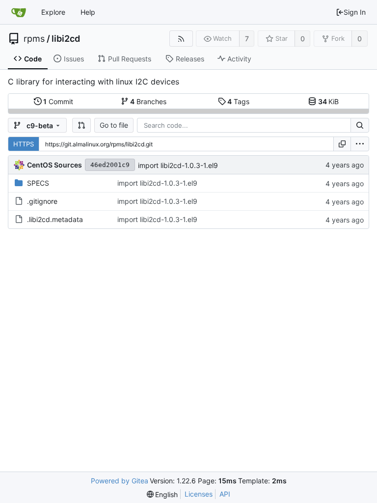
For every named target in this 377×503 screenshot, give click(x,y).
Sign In (355, 12)
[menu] (359, 144)
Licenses (199, 494)
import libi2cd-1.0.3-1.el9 (178, 165)
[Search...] (359, 125)
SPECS (38, 183)
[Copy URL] (342, 144)
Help (88, 12)
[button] (81, 125)
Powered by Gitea (119, 480)
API (224, 494)
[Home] (18, 12)
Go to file (114, 125)
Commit (58, 101)
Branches (148, 101)
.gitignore (42, 201)
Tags (238, 101)
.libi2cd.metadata (55, 219)
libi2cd (66, 39)
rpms (34, 39)
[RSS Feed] (180, 38)
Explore (53, 12)
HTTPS (23, 144)
